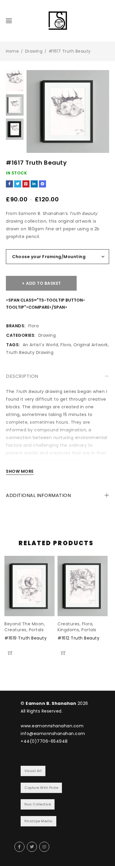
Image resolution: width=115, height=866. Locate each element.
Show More (20, 471)
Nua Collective (37, 804)
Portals (36, 630)
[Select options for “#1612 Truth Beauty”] (63, 653)
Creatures (15, 630)
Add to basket (43, 283)
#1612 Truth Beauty (78, 638)
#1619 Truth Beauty (25, 638)
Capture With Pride (41, 787)
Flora (33, 326)
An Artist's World (40, 345)
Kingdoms (68, 630)
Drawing (34, 51)
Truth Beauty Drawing (29, 352)
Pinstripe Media (38, 821)
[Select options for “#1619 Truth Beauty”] (10, 653)
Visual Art (33, 770)
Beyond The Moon (24, 624)
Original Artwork (90, 345)
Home (12, 51)
